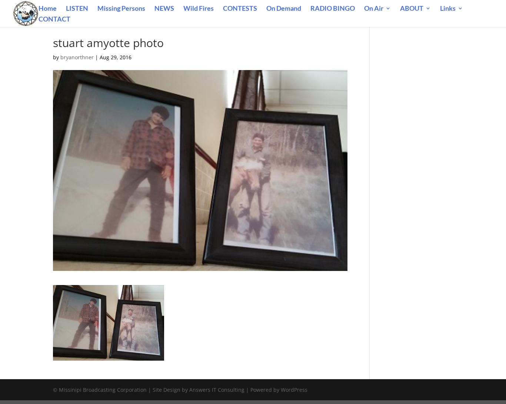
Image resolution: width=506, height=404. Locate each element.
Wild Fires (198, 9)
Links (448, 9)
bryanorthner (77, 57)
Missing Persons (121, 9)
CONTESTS (240, 9)
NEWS (164, 9)
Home (48, 9)
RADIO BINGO (332, 9)
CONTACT (54, 19)
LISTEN (77, 9)
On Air (373, 9)
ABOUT (411, 9)
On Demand (283, 9)
